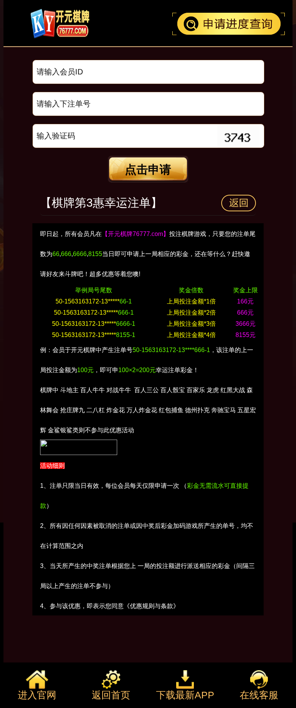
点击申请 (148, 169)
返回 (238, 203)
